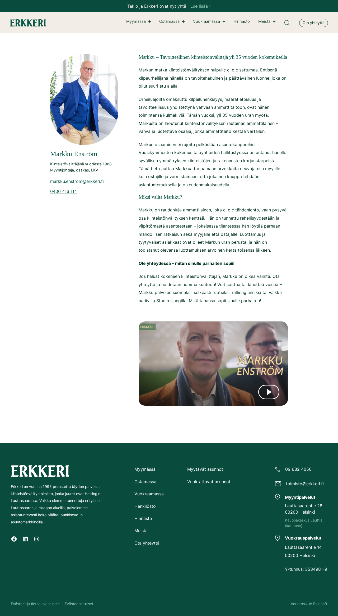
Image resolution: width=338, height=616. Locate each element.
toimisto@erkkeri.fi (305, 483)
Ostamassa (169, 21)
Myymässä (136, 21)
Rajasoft (320, 603)
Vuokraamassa (206, 21)
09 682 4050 (298, 469)
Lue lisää (199, 6)
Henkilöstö (145, 506)
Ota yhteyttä (314, 22)
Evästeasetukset (79, 603)
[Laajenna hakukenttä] (287, 23)
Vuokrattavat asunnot (209, 481)
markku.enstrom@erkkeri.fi (77, 181)
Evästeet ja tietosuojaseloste (35, 603)
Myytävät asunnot (205, 469)
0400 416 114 (63, 191)
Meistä (264, 21)
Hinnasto (143, 518)
